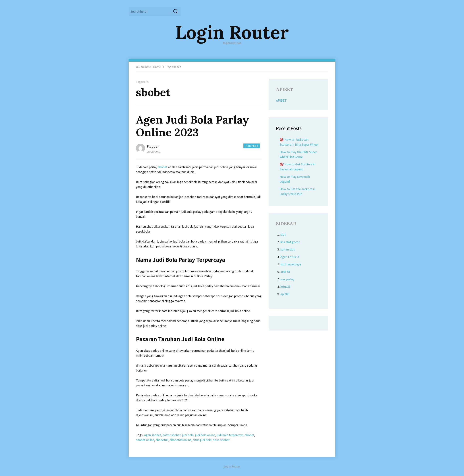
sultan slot (287, 249)
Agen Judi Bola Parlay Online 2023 (192, 126)
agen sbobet (152, 435)
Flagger (153, 146)
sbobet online (145, 440)
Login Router (232, 32)
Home (157, 67)
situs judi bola (202, 440)
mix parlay (287, 279)
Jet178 (285, 272)
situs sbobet (221, 440)
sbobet (162, 167)
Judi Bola (251, 146)
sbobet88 (162, 440)
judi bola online (205, 435)
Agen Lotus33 (289, 257)
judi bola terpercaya (230, 435)
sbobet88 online (180, 440)
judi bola (188, 435)
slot (283, 234)
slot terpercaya (290, 264)
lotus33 (285, 286)
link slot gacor (290, 242)
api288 (284, 294)
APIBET (281, 100)
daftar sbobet (171, 435)
